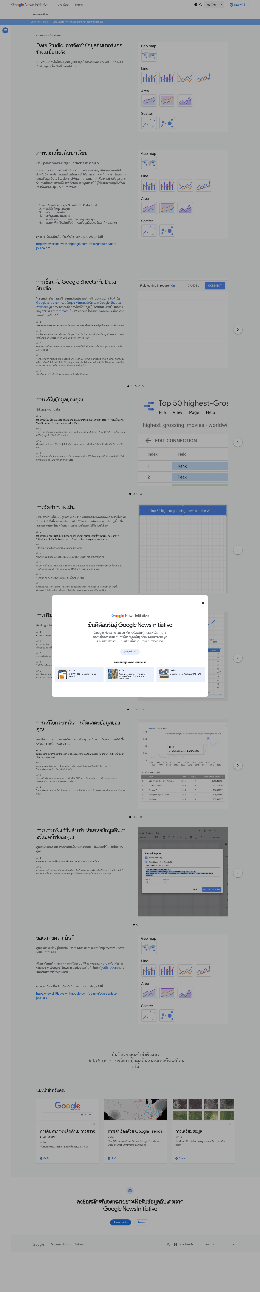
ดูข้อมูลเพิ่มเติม (130, 651)
